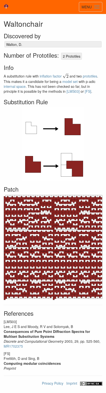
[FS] (88, 91)
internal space (15, 86)
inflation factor (51, 76)
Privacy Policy (52, 383)
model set (70, 81)
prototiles (90, 76)
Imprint (71, 383)
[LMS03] (73, 91)
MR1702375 (13, 346)
